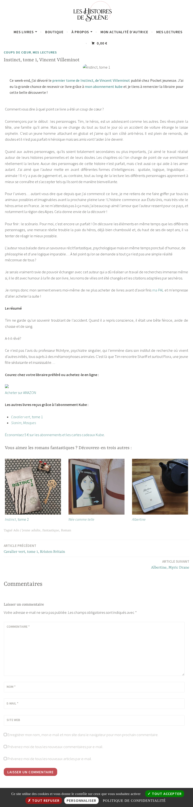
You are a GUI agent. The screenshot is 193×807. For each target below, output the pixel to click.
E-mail (12, 703)
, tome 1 (27, 416)
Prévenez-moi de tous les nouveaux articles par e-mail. (50, 758)
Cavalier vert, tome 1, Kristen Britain (34, 548)
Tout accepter (166, 793)
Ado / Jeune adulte (26, 530)
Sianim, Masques (23, 422)
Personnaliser (81, 800)
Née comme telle (81, 519)
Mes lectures (169, 32)
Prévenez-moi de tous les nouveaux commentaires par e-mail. (55, 746)
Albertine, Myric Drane (170, 564)
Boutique (54, 32)
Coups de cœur (17, 52)
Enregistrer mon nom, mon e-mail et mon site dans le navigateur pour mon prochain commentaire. (83, 734)
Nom (11, 686)
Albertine (139, 519)
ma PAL (158, 290)
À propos (80, 32)
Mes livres (24, 32)
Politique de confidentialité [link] (134, 801)
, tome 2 (17, 519)
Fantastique (50, 530)
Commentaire (18, 626)
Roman (66, 530)
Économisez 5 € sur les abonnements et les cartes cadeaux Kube (54, 434)
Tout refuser (45, 800)
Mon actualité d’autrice (124, 32)
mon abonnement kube (104, 86)
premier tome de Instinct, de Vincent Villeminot (91, 80)
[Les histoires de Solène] (96, 23)
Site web (13, 720)
